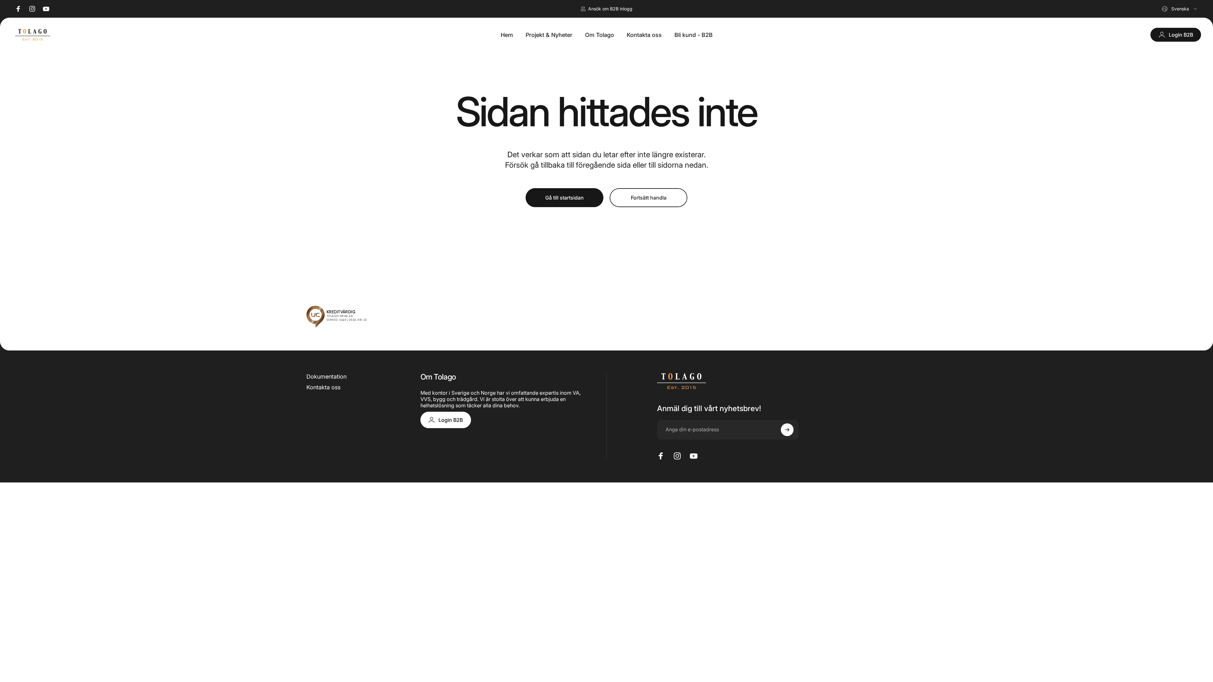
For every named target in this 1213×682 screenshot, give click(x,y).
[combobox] (1180, 9)
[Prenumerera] (787, 429)
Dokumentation (326, 376)
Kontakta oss (323, 387)
